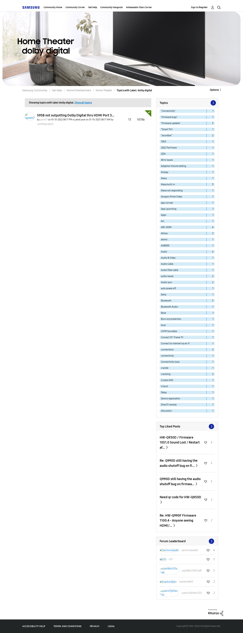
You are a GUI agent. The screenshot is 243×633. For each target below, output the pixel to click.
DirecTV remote (169, 404)
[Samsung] (31, 7)
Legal (111, 626)
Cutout (164, 386)
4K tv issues (167, 160)
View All (187, 426)
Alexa (164, 178)
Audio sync (166, 282)
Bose (163, 313)
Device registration (170, 398)
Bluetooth (166, 300)
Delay (164, 392)
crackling (165, 374)
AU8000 (165, 245)
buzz (163, 325)
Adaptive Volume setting (173, 166)
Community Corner (75, 7)
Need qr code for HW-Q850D (180, 497)
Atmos (164, 233)
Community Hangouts (111, 7)
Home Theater (104, 90)
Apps (163, 215)
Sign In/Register (199, 7)
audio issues (167, 276)
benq (163, 294)
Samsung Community (34, 90)
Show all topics (83, 102)
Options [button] (214, 89)
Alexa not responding (172, 190)
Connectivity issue (170, 361)
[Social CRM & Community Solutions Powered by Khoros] (215, 612)
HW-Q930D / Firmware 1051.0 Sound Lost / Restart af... (180, 442)
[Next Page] (213, 102)
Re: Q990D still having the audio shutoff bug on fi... (179, 463)
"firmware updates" (171, 123)
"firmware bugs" (169, 117)
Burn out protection (171, 319)
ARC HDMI (166, 227)
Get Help (92, 7)
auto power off (168, 288)
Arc (162, 221)
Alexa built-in (168, 184)
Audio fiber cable (169, 270)
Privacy (95, 626)
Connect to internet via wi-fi (175, 343)
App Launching (168, 209)
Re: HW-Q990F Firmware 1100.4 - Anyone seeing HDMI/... (178, 520)
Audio (164, 251)
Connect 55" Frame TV (172, 337)
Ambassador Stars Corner (139, 7)
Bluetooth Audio (169, 306)
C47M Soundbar (169, 331)
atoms (164, 239)
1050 (163, 141)
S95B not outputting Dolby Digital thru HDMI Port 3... (75, 115)
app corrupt (167, 202)
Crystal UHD (167, 380)
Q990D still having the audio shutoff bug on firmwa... (180, 481)
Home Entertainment (79, 90)
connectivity (167, 355)
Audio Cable (167, 264)
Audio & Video (168, 257)
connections (167, 349)
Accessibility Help (33, 626)
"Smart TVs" (167, 129)
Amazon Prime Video (171, 196)
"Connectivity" (168, 111)
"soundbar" (166, 135)
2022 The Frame (169, 147)
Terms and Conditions (68, 626)
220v (163, 153)
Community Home (53, 7)
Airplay (164, 172)
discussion (166, 410)
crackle (164, 368)
